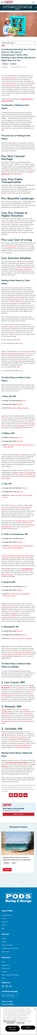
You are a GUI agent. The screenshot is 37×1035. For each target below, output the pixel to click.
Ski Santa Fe (14, 613)
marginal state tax (15, 299)
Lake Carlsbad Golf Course (22, 745)
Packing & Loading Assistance (10, 948)
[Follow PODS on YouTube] (10, 986)
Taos (13, 505)
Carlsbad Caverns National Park (17, 737)
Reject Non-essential (13, 1028)
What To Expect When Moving (10, 975)
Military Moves (6, 951)
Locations (4, 971)
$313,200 (20, 441)
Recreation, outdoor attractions (19, 408)
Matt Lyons (5, 67)
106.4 (18, 339)
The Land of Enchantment (9, 77)
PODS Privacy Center (9, 1021)
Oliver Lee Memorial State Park (13, 654)
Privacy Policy (10, 1022)
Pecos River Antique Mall (23, 747)
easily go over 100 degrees (23, 269)
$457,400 (20, 491)
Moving (4, 938)
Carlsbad (4, 734)
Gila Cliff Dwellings (19, 425)
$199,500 (20, 631)
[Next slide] (22, 882)
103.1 (18, 367)
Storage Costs (6, 968)
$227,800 (20, 404)
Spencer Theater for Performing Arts (24, 472)
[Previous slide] (15, 882)
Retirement (5, 63)
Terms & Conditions (8, 1004)
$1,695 (25, 488)
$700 (24, 400)
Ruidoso (17, 455)
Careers (4, 918)
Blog (3, 978)
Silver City (4, 416)
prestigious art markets (8, 617)
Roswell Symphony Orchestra (10, 721)
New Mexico (13, 63)
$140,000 (20, 542)
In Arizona (10, 326)
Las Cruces (20, 687)
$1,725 (25, 586)
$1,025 (25, 635)
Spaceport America (7, 574)
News (3, 928)
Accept (28, 1027)
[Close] (35, 1009)
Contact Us (5, 922)
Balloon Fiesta (18, 174)
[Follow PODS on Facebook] (3, 986)
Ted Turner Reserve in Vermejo (25, 521)
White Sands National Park (25, 652)
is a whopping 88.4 (10, 247)
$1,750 (20, 437)
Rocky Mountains (11, 85)
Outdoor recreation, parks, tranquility (21, 638)
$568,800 (20, 590)
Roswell (3, 709)
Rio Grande (31, 83)
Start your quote (18, 814)
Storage (4, 942)
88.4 (21, 343)
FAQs (3, 962)
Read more (7, 869)
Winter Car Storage (7, 945)
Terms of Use (20, 1022)
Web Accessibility (7, 1001)
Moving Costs (5, 965)
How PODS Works (7, 915)
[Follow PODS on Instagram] (6, 986)
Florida (13, 863)
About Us (4, 925)
